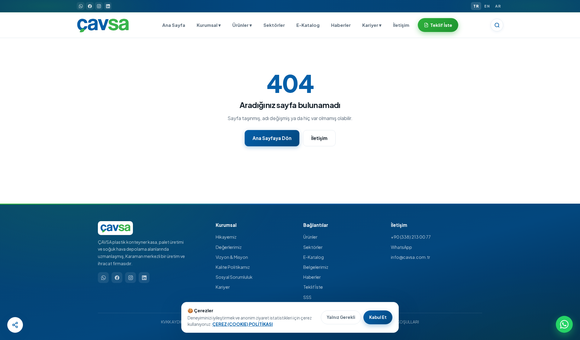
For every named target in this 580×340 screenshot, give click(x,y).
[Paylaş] (15, 325)
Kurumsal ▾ (209, 25)
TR (476, 6)
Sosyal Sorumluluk (234, 277)
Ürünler (310, 237)
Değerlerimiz (229, 247)
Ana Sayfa (173, 25)
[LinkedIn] (108, 6)
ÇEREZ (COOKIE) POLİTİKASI (242, 324)
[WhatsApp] (81, 6)
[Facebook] (90, 6)
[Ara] (497, 25)
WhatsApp (401, 247)
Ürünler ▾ (242, 25)
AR (498, 6)
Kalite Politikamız (233, 267)
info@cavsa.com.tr (410, 257)
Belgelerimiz (315, 267)
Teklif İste (441, 25)
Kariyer (223, 287)
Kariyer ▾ (372, 25)
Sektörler (274, 25)
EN (487, 6)
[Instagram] (99, 6)
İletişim (401, 25)
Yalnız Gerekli (341, 317)
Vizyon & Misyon (232, 257)
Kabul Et (378, 317)
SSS (307, 297)
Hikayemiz (226, 237)
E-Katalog (308, 25)
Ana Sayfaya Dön (272, 138)
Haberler (341, 25)
